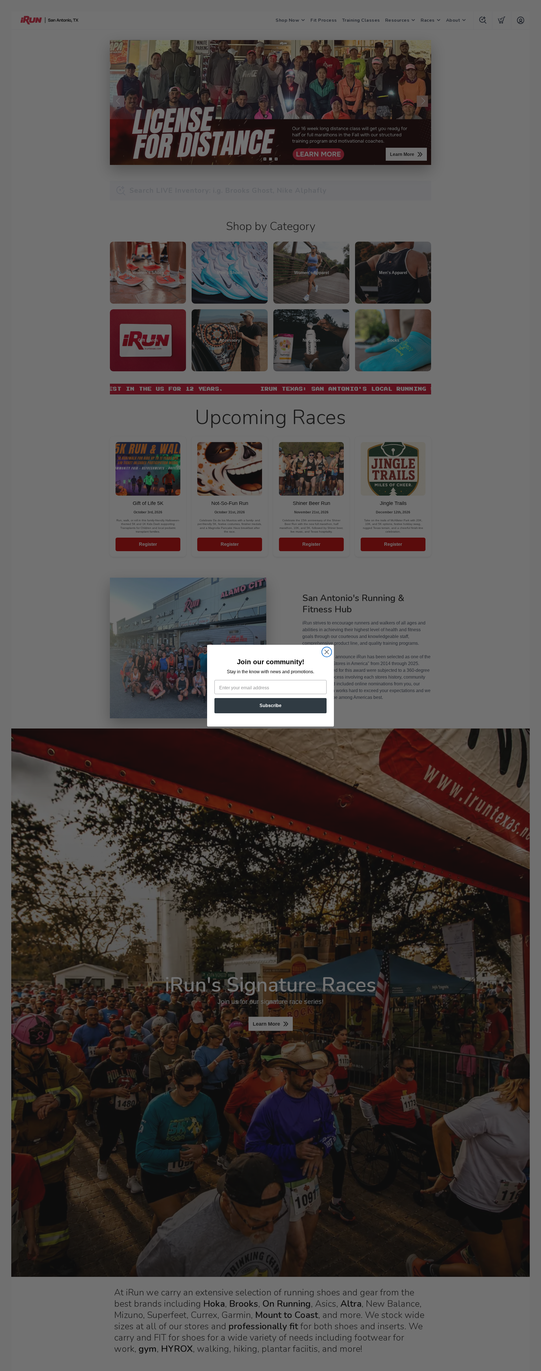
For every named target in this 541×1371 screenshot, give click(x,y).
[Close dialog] (327, 652)
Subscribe (270, 705)
